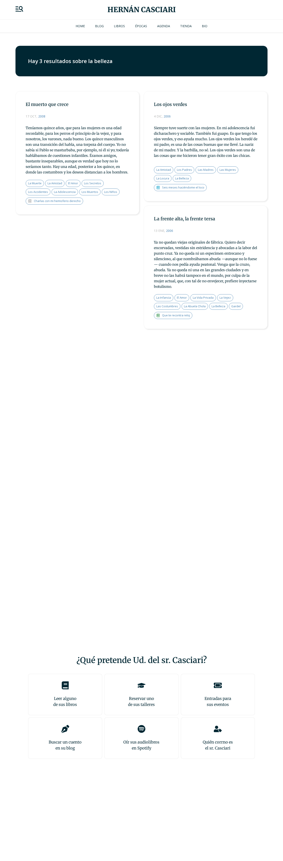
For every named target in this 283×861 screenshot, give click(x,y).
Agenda (163, 26)
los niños (110, 192)
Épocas (141, 26)
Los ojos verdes (170, 104)
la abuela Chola (195, 306)
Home (80, 26)
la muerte (35, 183)
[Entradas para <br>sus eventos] (218, 685)
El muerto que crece (47, 104)
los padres (184, 170)
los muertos (90, 192)
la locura (162, 178)
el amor (73, 183)
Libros (119, 26)
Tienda (186, 26)
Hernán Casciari (141, 9)
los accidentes (38, 192)
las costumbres (167, 306)
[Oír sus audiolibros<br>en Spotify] (141, 729)
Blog (99, 26)
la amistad (55, 183)
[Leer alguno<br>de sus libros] (65, 685)
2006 (167, 116)
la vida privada (203, 298)
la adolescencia (65, 192)
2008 (41, 116)
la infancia (163, 298)
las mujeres (228, 170)
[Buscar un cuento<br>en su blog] (65, 729)
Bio (204, 26)
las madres (206, 170)
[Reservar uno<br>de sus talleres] (141, 685)
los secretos (92, 183)
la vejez (225, 298)
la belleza (182, 178)
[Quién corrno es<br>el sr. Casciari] (218, 729)
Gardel (236, 306)
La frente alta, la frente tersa (184, 218)
